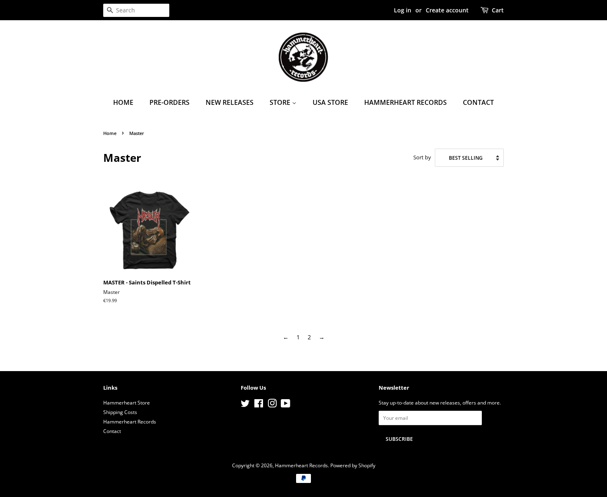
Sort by (422, 157)
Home (123, 102)
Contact (478, 102)
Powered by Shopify (352, 465)
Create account (447, 10)
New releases (230, 102)
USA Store (330, 102)
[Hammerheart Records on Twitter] (245, 405)
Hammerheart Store (126, 402)
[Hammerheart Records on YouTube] (285, 405)
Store (281, 102)
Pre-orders (169, 102)
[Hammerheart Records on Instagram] (272, 405)
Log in (402, 10)
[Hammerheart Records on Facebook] (258, 405)
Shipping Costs (120, 412)
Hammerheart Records (405, 102)
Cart (498, 10)
